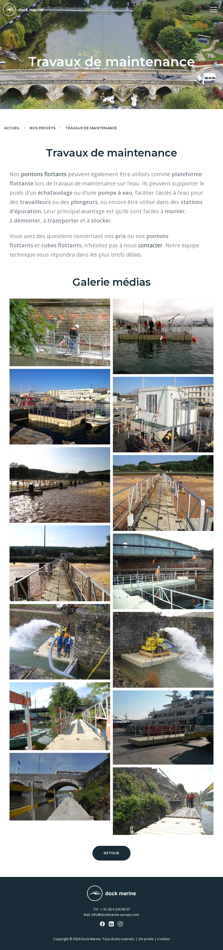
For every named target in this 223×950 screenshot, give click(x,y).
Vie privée (146, 939)
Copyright (61, 939)
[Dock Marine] (23, 9)
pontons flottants (44, 174)
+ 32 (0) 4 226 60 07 (115, 909)
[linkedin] (111, 924)
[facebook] (103, 924)
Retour (111, 853)
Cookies (163, 939)
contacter (150, 245)
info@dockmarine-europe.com (115, 914)
